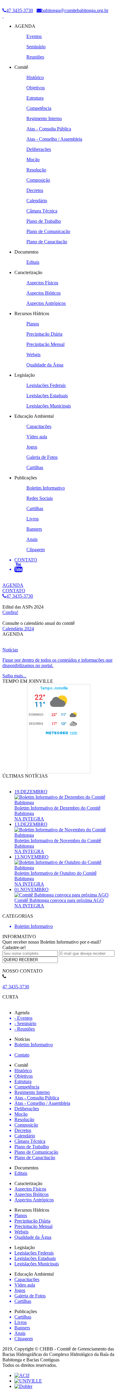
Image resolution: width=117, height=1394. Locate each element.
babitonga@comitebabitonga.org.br (74, 10)
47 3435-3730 (19, 10)
